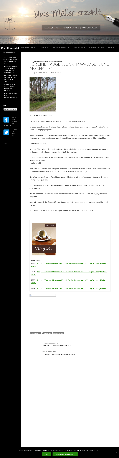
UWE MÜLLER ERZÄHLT (28, 48)
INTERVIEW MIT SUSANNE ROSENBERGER (59, 352)
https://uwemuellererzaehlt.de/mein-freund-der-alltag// (72, 289)
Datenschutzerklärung (65, 454)
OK (47, 454)
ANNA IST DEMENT (79, 48)
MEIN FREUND (58, 333)
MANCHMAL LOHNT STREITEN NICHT (57, 344)
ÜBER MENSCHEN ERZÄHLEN (60, 48)
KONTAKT (111, 48)
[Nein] (116, 452)
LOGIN (5, 143)
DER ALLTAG (47, 333)
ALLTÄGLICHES (38, 61)
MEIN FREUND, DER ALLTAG (96, 48)
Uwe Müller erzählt (10, 48)
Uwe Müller (56, 73)
